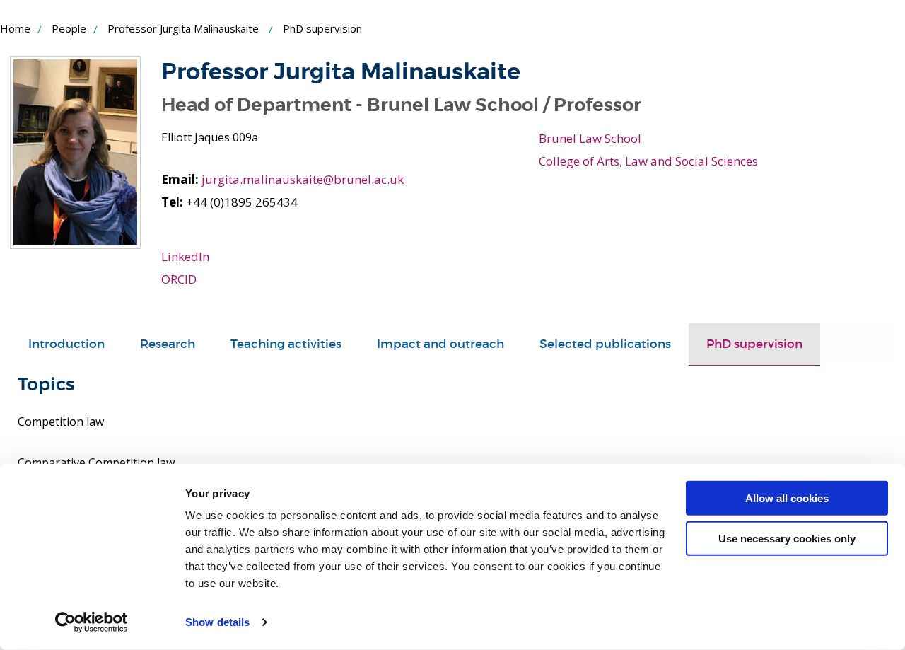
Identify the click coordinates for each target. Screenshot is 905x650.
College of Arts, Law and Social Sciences (648, 161)
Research (167, 344)
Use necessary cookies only (787, 538)
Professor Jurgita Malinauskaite (183, 28)
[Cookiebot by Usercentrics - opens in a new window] (91, 622)
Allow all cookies (787, 498)
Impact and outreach (440, 344)
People (69, 28)
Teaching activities (285, 344)
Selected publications (605, 344)
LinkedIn (185, 256)
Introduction (66, 344)
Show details (217, 622)
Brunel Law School (590, 138)
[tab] (66, 344)
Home (15, 28)
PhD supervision (754, 344)
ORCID (179, 279)
